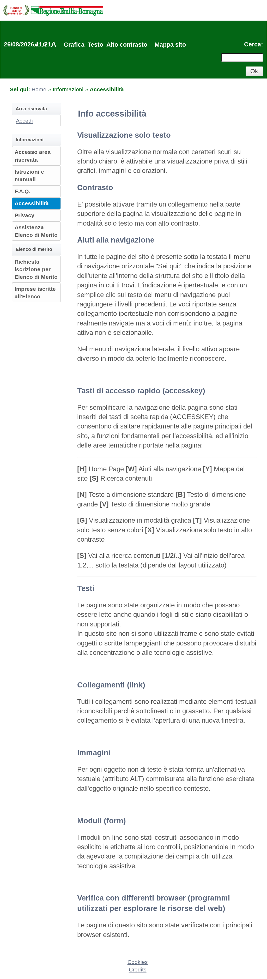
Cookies (138, 962)
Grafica (74, 44)
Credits (138, 969)
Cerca (252, 44)
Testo (95, 44)
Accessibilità (32, 203)
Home (39, 89)
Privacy (24, 215)
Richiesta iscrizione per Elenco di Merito (36, 269)
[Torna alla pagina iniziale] (53, 10)
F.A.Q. (22, 191)
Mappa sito (170, 44)
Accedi (24, 121)
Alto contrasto (126, 44)
